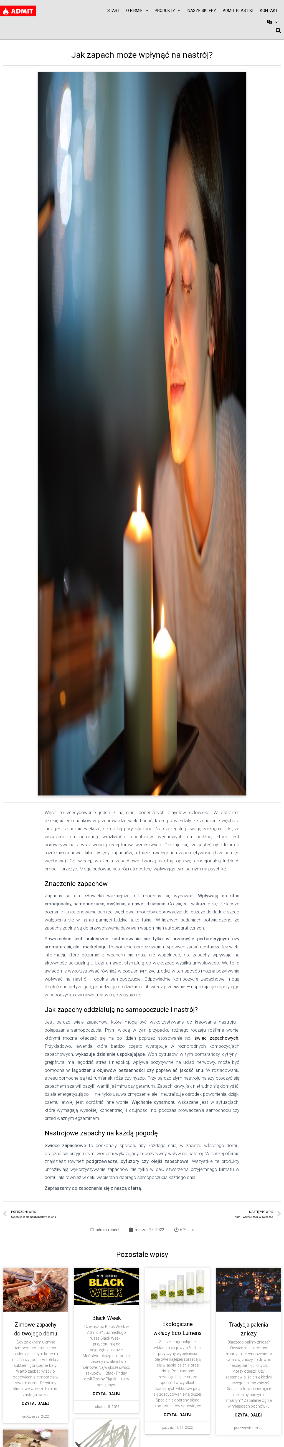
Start (113, 10)
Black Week (106, 1318)
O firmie (134, 10)
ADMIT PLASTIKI (238, 10)
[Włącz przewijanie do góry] (273, 1436)
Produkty (165, 10)
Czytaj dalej (35, 1403)
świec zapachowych (216, 1038)
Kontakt (269, 10)
